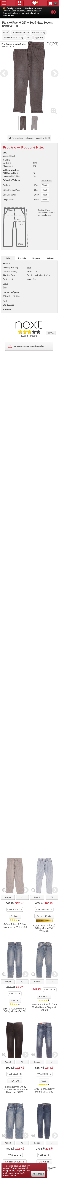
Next (54, 73)
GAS (44, 1081)
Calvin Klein (44, 916)
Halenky (20, 10)
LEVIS (14, 1000)
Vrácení (50, 258)
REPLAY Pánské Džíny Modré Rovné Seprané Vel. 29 (44, 1007)
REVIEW (14, 1081)
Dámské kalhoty (10, 13)
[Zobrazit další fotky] (25, 890)
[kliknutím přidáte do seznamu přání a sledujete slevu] (22, 897)
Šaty (13, 10)
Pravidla (22, 258)
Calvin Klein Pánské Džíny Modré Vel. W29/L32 (44, 928)
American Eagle (14, 1162)
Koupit (8, 897)
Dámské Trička (33, 10)
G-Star (15, 916)
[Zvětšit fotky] (54, 111)
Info (8, 258)
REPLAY (44, 996)
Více (52, 333)
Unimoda (44, 1162)
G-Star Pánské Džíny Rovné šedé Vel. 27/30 (15, 925)
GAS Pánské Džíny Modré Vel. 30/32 (44, 1090)
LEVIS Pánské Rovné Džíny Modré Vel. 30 (14, 1010)
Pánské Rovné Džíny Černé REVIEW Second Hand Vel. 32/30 (15, 1090)
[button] (14, 909)
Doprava (36, 258)
